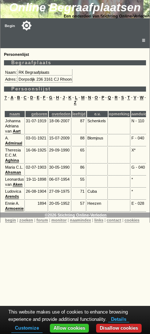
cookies (132, 220)
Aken (18, 184)
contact (114, 220)
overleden (61, 114)
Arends (12, 196)
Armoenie (14, 208)
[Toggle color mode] (26, 25)
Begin (10, 26)
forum (42, 220)
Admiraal (13, 143)
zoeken (26, 220)
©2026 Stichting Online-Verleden (76, 215)
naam (14, 114)
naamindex (80, 220)
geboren (39, 114)
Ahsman (13, 172)
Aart (17, 131)
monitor (59, 220)
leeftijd (79, 114)
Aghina (12, 160)
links (98, 220)
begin (10, 220)
